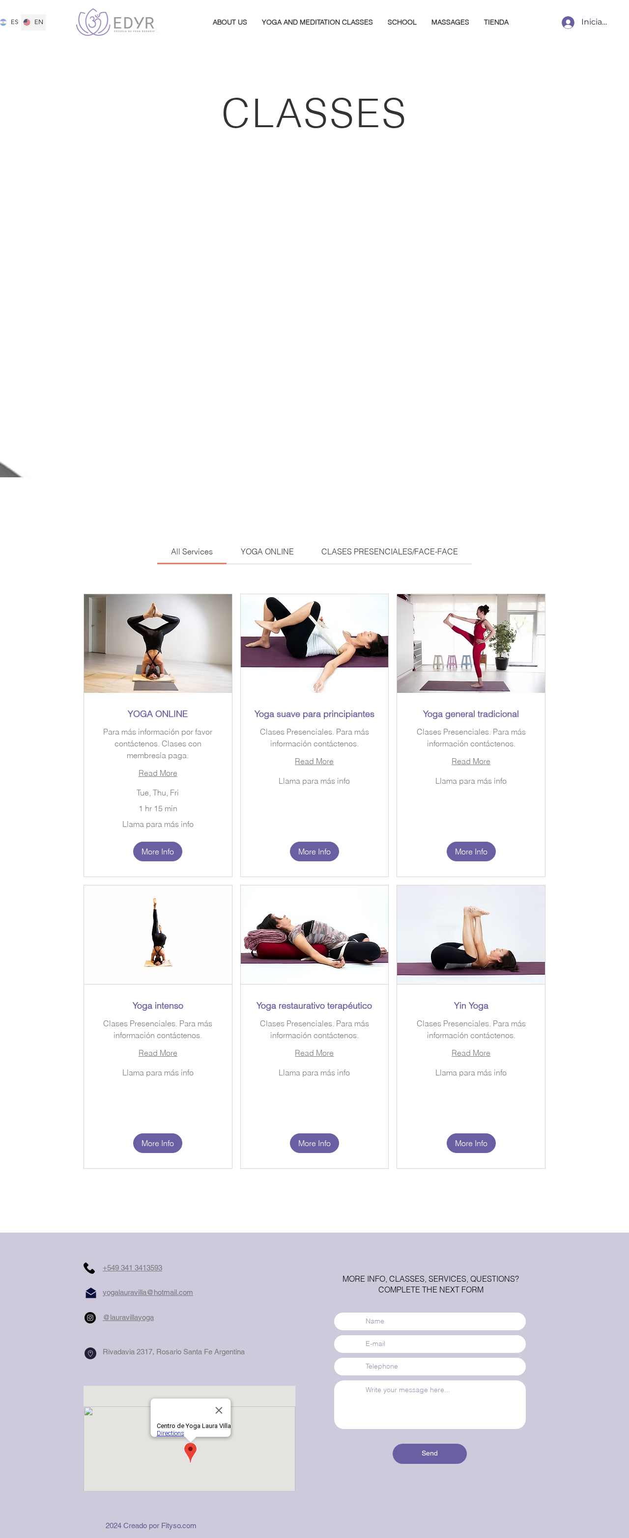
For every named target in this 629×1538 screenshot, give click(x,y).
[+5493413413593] (89, 1268)
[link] (192, 551)
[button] (157, 851)
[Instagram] (90, 1317)
